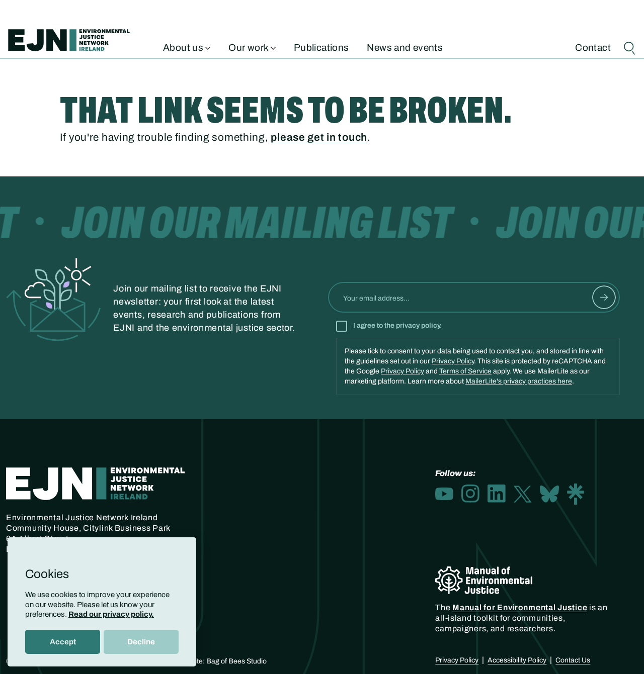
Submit (604, 297)
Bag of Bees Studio (236, 661)
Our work (249, 46)
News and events (405, 46)
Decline (141, 642)
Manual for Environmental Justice (519, 607)
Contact (593, 46)
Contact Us (572, 660)
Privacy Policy (453, 361)
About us (184, 46)
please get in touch (319, 137)
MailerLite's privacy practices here (518, 381)
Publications (321, 46)
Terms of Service (465, 371)
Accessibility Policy (517, 660)
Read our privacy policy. (111, 614)
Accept (63, 642)
